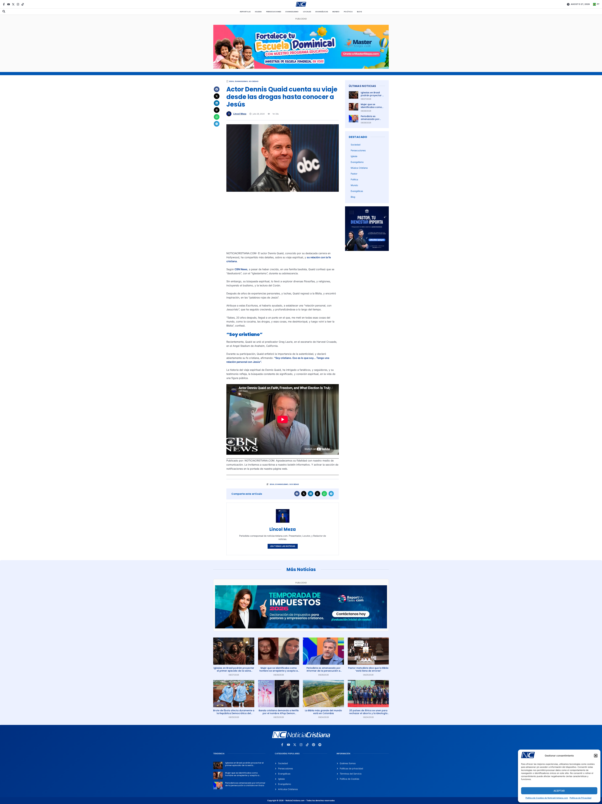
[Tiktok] (22, 4)
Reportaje (245, 11)
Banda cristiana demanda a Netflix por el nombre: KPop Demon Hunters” (279, 713)
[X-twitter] (13, 4)
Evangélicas (321, 11)
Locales (307, 11)
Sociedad (253, 81)
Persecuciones (273, 11)
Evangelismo (291, 11)
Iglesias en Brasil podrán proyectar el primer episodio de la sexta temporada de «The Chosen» (234, 670)
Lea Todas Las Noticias (282, 546)
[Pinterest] (313, 744)
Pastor (354, 173)
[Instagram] (18, 4)
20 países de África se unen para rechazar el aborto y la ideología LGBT (368, 713)
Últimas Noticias (362, 86)
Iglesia (258, 11)
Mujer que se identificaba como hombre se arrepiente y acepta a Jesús (278, 670)
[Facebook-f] (4, 4)
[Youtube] (8, 4)
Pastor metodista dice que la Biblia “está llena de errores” (368, 669)
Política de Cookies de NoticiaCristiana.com (546, 798)
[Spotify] (319, 744)
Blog (359, 11)
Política (348, 11)
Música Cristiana (359, 167)
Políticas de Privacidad (580, 798)
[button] (595, 755)
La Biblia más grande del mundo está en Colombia (323, 712)
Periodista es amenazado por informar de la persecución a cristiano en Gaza (323, 670)
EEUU (231, 81)
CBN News (241, 269)
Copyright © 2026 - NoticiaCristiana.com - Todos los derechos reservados (301, 800)
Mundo (335, 11)
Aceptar (559, 790)
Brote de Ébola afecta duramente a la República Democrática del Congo (233, 713)
